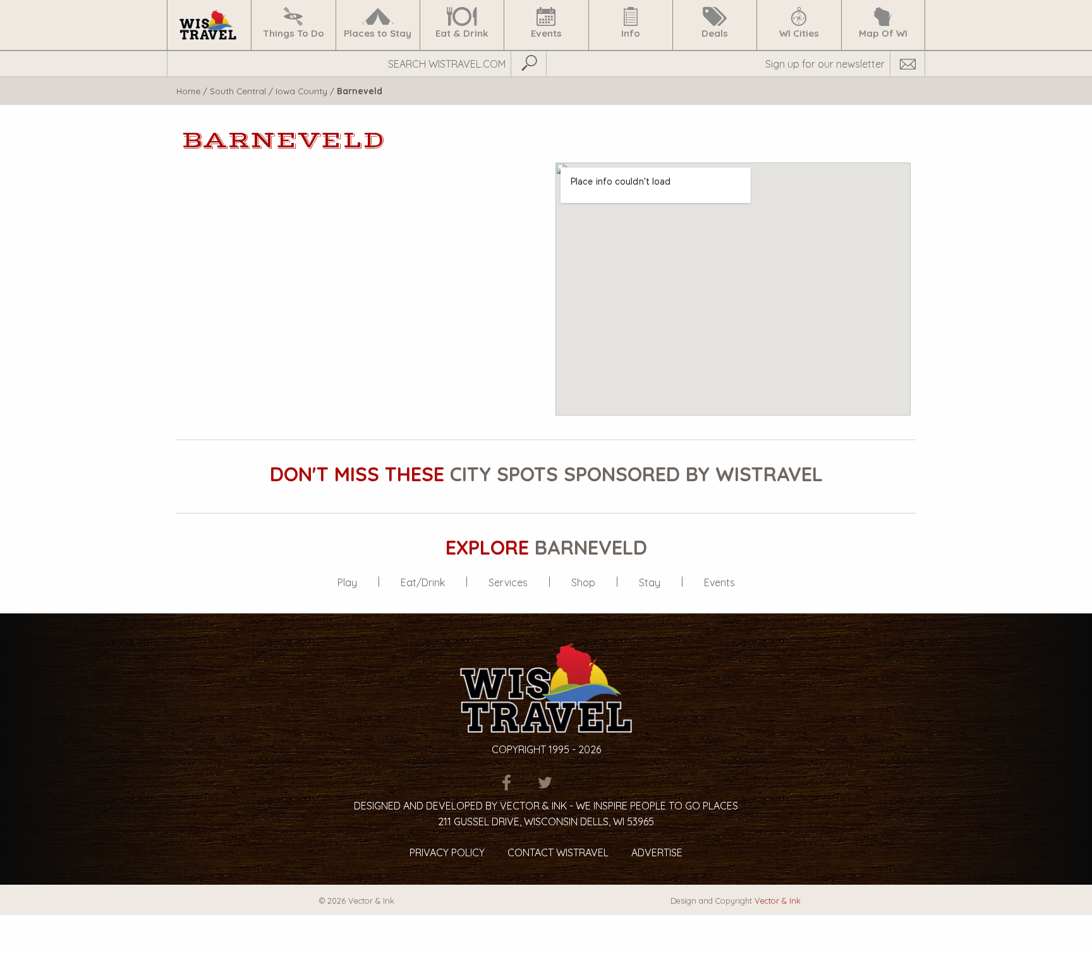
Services (508, 582)
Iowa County (301, 90)
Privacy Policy (447, 852)
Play (347, 582)
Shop (583, 582)
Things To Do (293, 33)
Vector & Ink (778, 900)
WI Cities (799, 33)
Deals (714, 33)
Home (188, 90)
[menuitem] (209, 25)
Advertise (656, 852)
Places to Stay (377, 33)
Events (546, 33)
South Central (238, 90)
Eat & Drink (461, 33)
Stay (649, 582)
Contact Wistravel (558, 852)
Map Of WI (883, 33)
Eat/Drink (423, 582)
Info (630, 33)
